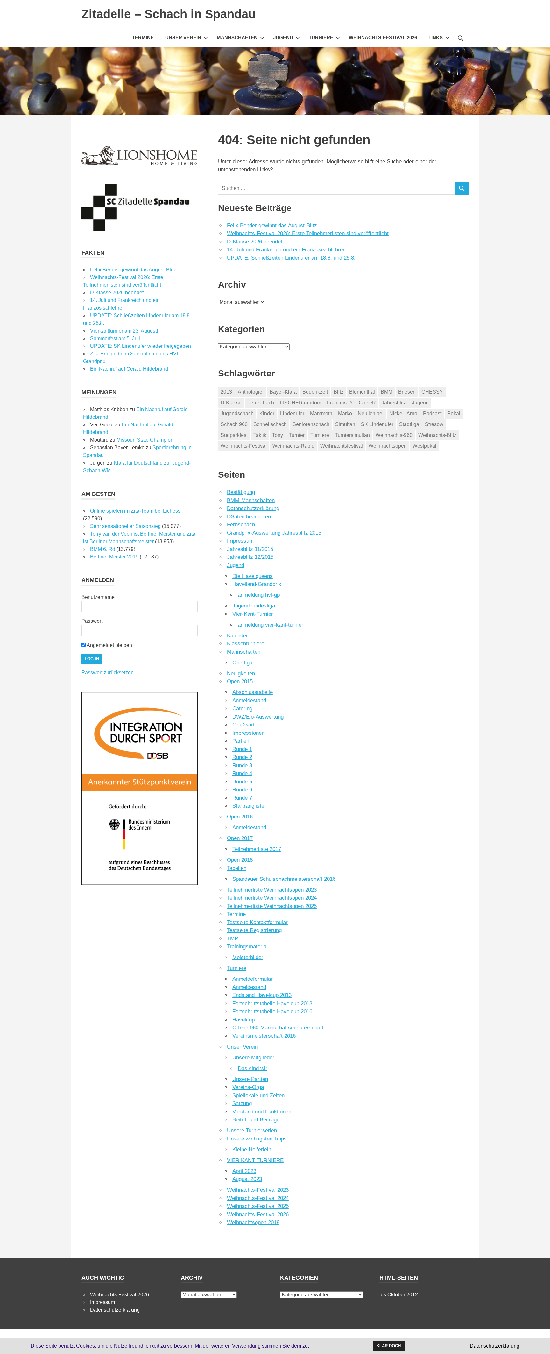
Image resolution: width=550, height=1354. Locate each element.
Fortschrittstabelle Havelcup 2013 (272, 1003)
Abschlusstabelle (252, 692)
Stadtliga (409, 424)
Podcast (432, 413)
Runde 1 (242, 749)
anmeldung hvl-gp (259, 595)
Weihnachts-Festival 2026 (383, 37)
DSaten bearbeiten (249, 517)
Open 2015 (240, 681)
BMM (386, 392)
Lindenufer (292, 413)
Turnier (297, 435)
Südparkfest (234, 435)
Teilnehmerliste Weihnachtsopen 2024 (272, 898)
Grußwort (243, 725)
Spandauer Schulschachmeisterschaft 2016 (283, 879)
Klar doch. (389, 1345)
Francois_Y (340, 402)
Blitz (338, 392)
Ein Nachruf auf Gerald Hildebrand (129, 369)
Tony (277, 435)
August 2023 (247, 1179)
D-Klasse (231, 402)
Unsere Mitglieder (253, 1058)
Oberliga (242, 663)
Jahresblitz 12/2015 (250, 557)
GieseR (367, 402)
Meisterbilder (247, 957)
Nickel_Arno (403, 413)
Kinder (266, 413)
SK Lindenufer (377, 424)
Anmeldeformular (252, 979)
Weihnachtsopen (388, 446)
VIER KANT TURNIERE (255, 1160)
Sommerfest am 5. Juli (115, 338)
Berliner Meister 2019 (114, 556)
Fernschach (260, 402)
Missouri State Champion (144, 440)
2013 (226, 392)
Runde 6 (242, 790)
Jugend (283, 37)
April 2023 (244, 1171)
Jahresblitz (394, 402)
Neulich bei (371, 413)
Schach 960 (234, 424)
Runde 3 (242, 765)
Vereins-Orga (248, 1087)
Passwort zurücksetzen (107, 672)
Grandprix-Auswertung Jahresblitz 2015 (274, 533)
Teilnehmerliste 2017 (256, 849)
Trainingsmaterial (247, 947)
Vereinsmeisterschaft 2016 (264, 1036)
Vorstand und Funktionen (261, 1112)
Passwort (91, 621)
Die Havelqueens (252, 576)
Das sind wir (252, 1068)
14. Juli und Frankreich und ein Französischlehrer (286, 250)
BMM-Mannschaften (251, 500)
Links (435, 37)
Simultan (345, 424)
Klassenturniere (245, 644)
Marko (345, 413)
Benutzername (98, 597)
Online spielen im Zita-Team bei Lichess (135, 511)
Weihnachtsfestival (341, 446)
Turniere (321, 37)
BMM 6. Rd (102, 549)
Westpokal (424, 446)
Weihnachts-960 (394, 435)
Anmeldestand (249, 701)
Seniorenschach (311, 424)
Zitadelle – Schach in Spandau (168, 14)
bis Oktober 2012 (398, 1294)
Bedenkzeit (315, 392)
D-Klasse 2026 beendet (254, 242)
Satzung (242, 1103)
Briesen (407, 392)
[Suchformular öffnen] (461, 37)
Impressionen (248, 733)
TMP (232, 939)
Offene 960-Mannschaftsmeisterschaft (277, 1028)
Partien (240, 741)
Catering (242, 708)
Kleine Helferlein (251, 1150)
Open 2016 (240, 817)
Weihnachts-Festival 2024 (258, 1198)
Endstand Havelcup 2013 (262, 995)
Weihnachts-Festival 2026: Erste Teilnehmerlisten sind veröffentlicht (308, 233)
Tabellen (236, 868)
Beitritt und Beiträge (255, 1120)
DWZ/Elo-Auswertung (258, 717)
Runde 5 (242, 782)
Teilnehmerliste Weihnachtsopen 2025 (272, 906)
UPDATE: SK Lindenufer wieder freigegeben (140, 346)
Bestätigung (241, 492)
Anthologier (251, 392)
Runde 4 (242, 773)
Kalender (237, 636)
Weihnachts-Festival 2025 (258, 1206)
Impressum (240, 541)
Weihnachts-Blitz (437, 435)
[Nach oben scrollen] (539, 1343)
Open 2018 (240, 860)
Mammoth (321, 413)
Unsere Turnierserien (252, 1130)
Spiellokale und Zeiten (258, 1095)
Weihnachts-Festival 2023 (258, 1190)
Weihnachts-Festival (244, 446)
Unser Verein (183, 37)
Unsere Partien (250, 1079)
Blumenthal (362, 392)
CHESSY (432, 392)
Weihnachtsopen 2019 (253, 1222)
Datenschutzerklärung (253, 508)
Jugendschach (237, 413)
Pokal (453, 413)
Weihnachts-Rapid (293, 446)
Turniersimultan (352, 435)
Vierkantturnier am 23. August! (124, 330)
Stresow (434, 424)
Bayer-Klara (283, 392)
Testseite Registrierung (254, 930)
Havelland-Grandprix (256, 584)
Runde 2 (242, 757)
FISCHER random (300, 402)
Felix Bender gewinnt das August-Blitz (272, 225)
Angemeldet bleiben (109, 645)
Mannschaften (237, 37)
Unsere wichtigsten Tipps (257, 1139)
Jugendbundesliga (253, 606)
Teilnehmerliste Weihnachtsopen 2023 (272, 890)
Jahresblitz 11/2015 (250, 549)
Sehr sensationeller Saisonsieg (125, 526)
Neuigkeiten (241, 673)
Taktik (259, 435)
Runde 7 (242, 798)
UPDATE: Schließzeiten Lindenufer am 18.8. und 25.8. (291, 258)
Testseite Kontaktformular (257, 922)
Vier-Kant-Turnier (252, 614)
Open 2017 (240, 838)
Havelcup (243, 1020)
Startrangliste (248, 806)
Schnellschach (270, 424)
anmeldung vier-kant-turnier (270, 625)
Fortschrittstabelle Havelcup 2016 (272, 1011)
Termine (143, 37)
